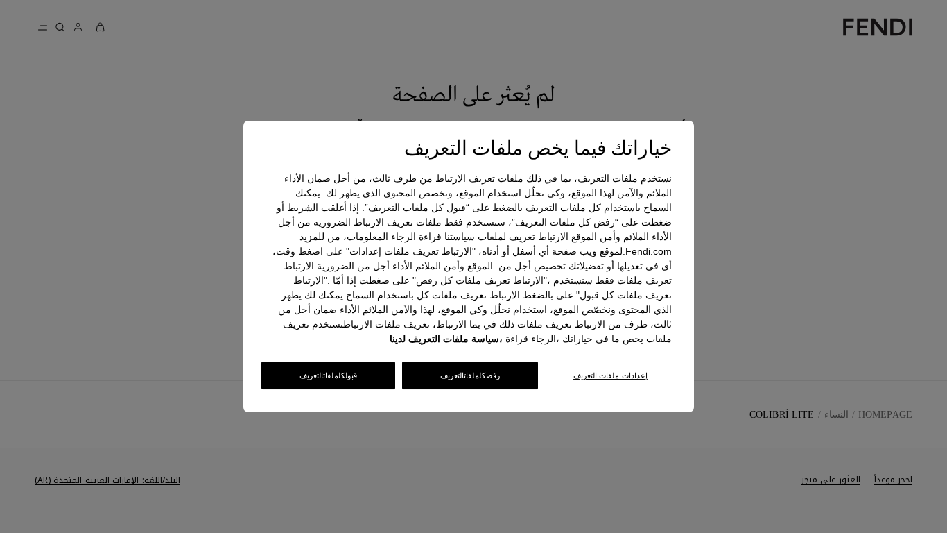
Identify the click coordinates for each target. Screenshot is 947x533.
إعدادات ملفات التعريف (610, 375)
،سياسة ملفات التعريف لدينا (446, 338)
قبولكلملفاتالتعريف (328, 375)
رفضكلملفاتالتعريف (470, 375)
